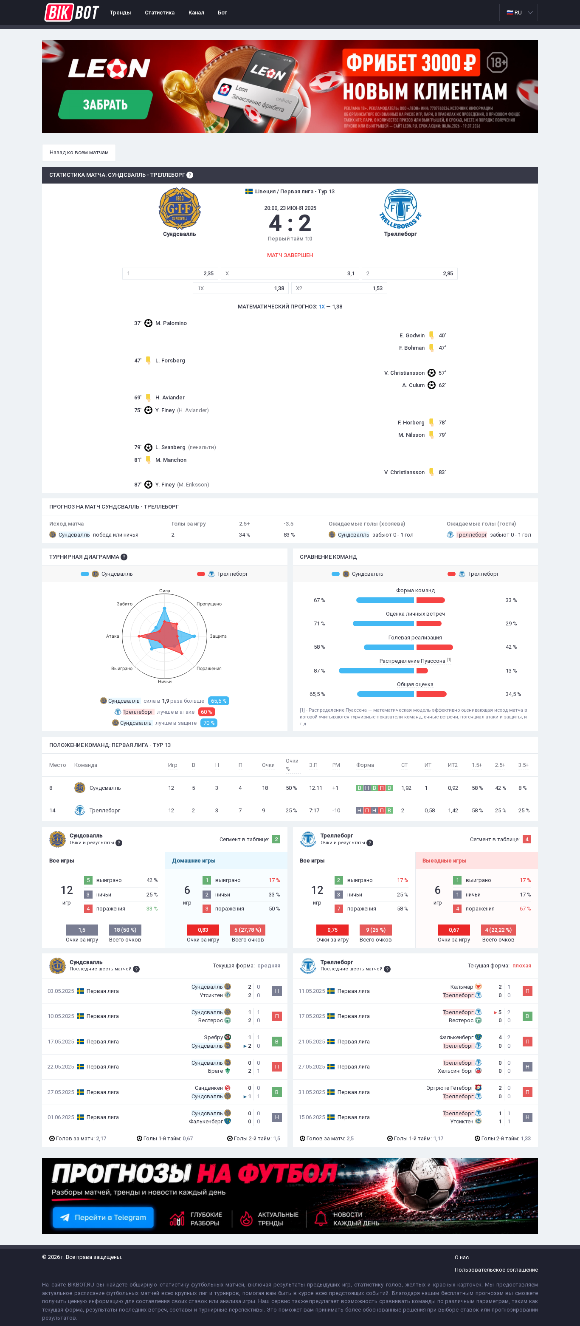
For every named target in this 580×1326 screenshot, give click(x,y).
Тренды (120, 12)
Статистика (160, 12)
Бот (222, 12)
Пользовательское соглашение (496, 1270)
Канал (196, 12)
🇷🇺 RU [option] (514, 12)
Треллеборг (232, 574)
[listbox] (518, 12)
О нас (462, 1257)
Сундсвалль (117, 574)
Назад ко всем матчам (79, 152)
